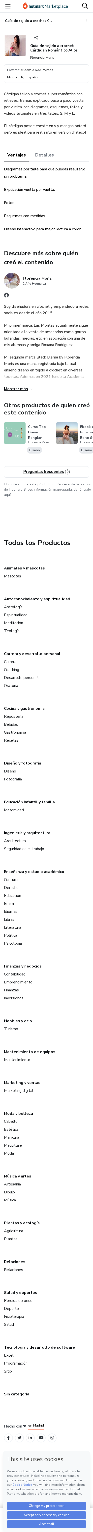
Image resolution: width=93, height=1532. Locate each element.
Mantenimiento (17, 1060)
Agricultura (13, 1231)
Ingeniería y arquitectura (27, 833)
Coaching (11, 669)
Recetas (11, 740)
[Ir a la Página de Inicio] (45, 6)
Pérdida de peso (18, 1300)
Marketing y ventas (22, 1082)
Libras (9, 919)
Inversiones (14, 998)
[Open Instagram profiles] (52, 1437)
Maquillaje (13, 1145)
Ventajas (16, 155)
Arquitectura (15, 841)
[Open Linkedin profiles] (30, 1437)
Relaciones (14, 1262)
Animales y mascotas (24, 568)
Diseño (10, 771)
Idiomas (10, 911)
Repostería (13, 716)
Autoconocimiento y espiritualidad (37, 599)
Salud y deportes (20, 1292)
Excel (9, 1355)
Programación (16, 1363)
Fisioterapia (14, 1316)
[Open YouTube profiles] (41, 1437)
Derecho (11, 887)
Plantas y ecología (22, 1223)
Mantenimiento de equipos (29, 1052)
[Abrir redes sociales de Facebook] (6, 296)
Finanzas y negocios (23, 966)
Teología (12, 631)
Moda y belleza (18, 1113)
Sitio (8, 1371)
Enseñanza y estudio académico (34, 871)
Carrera (10, 661)
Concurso (12, 879)
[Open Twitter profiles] (19, 1437)
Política (10, 935)
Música (10, 1200)
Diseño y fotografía (22, 763)
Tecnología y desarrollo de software (39, 1347)
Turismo (11, 1029)
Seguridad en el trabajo (24, 849)
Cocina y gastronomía (24, 708)
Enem (9, 903)
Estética (11, 1129)
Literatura (12, 927)
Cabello (11, 1121)
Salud (9, 1324)
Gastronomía (15, 732)
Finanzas (11, 990)
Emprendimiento (18, 982)
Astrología (13, 607)
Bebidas (11, 724)
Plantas (11, 1239)
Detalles (44, 155)
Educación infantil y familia (29, 802)
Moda (9, 1153)
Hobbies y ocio (18, 1021)
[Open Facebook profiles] (8, 1437)
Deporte (11, 1308)
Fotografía (13, 779)
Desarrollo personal (21, 677)
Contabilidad (15, 974)
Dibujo (9, 1192)
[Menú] (8, 6)
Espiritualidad (16, 615)
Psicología (13, 943)
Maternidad (14, 810)
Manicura (11, 1137)
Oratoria (11, 685)
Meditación (13, 623)
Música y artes (17, 1176)
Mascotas (12, 576)
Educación (12, 895)
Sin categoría (16, 1394)
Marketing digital (18, 1090)
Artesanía (12, 1184)
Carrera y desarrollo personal (32, 654)
